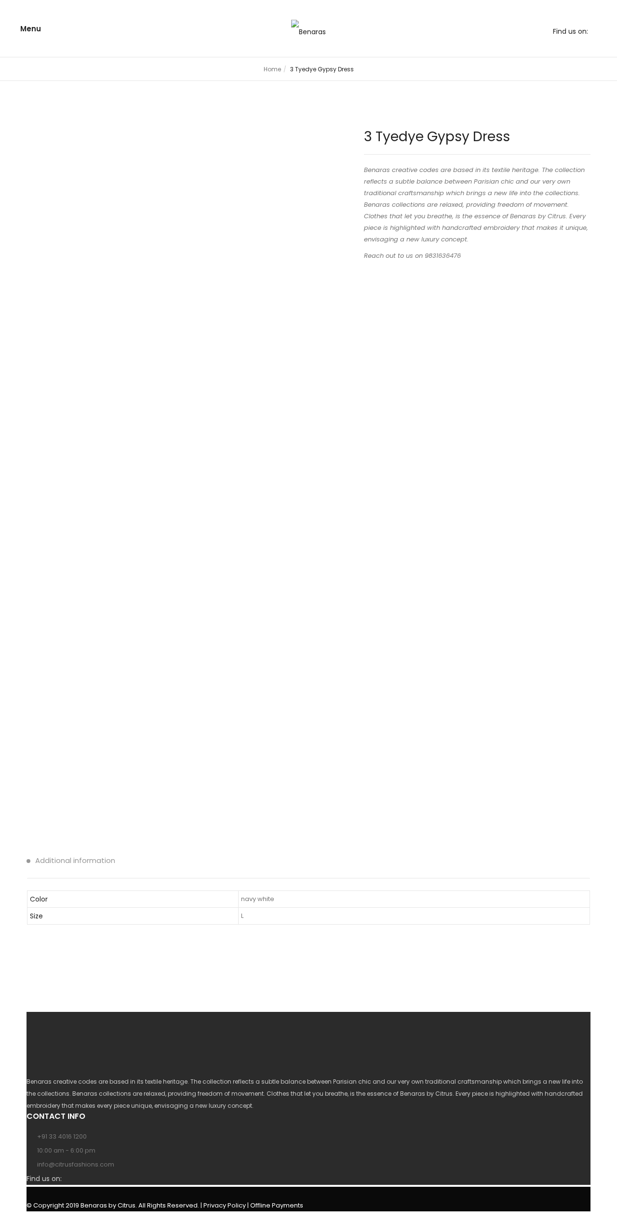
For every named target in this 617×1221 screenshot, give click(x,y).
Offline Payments (276, 1205)
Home (272, 69)
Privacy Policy (224, 1205)
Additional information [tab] (74, 860)
